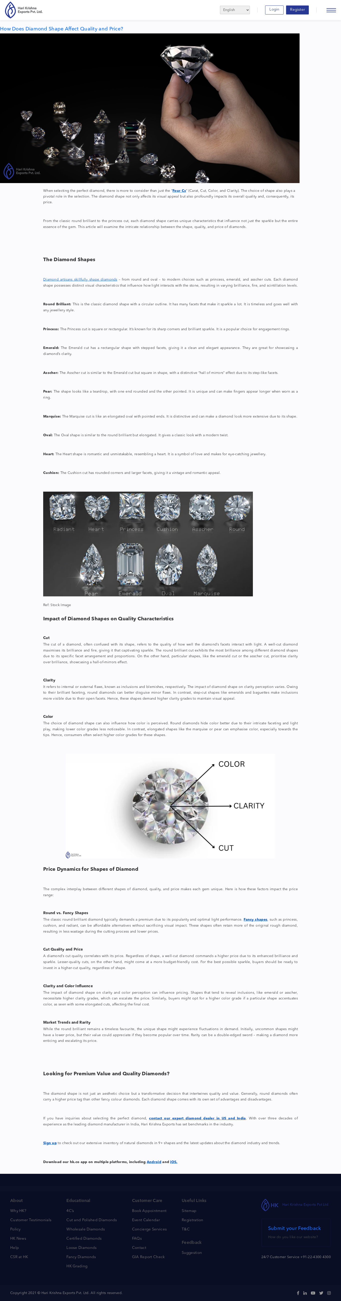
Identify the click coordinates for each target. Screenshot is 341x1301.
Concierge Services (149, 1229)
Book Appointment (149, 1211)
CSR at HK (19, 1257)
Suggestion (192, 1253)
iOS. (173, 1162)
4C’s (70, 1211)
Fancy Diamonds (81, 1257)
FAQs (137, 1239)
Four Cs (179, 191)
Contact (139, 1248)
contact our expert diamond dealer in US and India (197, 1118)
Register (297, 10)
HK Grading (76, 1266)
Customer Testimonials (30, 1220)
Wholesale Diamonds (85, 1229)
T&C (186, 1229)
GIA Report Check (148, 1257)
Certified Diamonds (84, 1239)
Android (154, 1162)
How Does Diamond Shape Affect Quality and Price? (61, 29)
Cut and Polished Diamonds (91, 1220)
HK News (18, 1239)
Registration (192, 1220)
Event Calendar (146, 1220)
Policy (15, 1229)
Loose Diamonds (81, 1248)
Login (274, 9)
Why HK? (18, 1211)
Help (14, 1248)
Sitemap (189, 1211)
